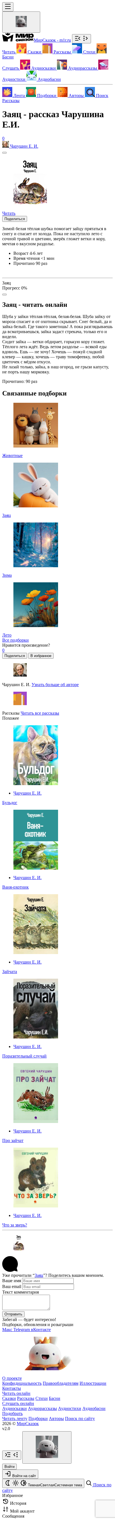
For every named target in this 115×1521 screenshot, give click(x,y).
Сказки (9, 1398)
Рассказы (11, 100)
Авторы (56, 1418)
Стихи (41, 1398)
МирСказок (28, 1423)
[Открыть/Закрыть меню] (7, 6)
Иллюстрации (93, 1383)
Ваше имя (11, 1280)
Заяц (39, 1275)
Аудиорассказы (42, 1408)
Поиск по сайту (80, 1418)
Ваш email (11, 1286)
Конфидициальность (22, 1383)
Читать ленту (14, 1418)
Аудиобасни (94, 1408)
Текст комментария (20, 1292)
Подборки (38, 1418)
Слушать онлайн (18, 1403)
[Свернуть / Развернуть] (81, 38)
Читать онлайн (16, 1393)
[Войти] (21, 22)
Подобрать (12, 1413)
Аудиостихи (69, 1408)
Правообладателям (60, 1383)
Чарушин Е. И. (27, 793)
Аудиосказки (14, 1408)
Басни (54, 1398)
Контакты (11, 1388)
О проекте (12, 1378)
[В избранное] (4, 153)
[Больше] (4, 294)
